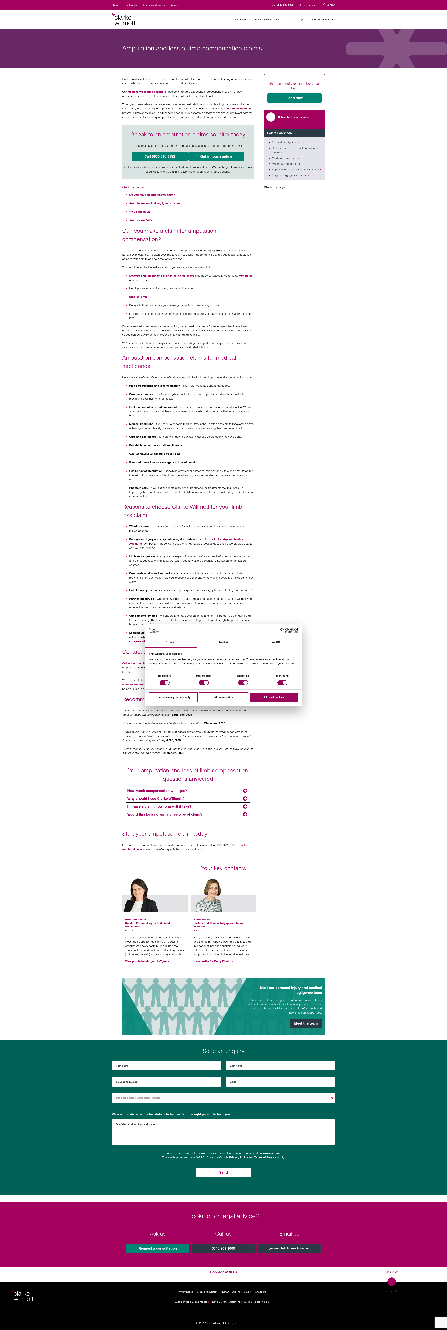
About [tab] (276, 641)
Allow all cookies (273, 697)
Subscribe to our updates (293, 117)
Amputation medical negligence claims (154, 203)
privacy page (271, 1153)
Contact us (131, 5)
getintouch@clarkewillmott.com (289, 1248)
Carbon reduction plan (256, 1301)
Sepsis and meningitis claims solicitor (296, 169)
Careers (175, 5)
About (115, 5)
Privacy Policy (238, 1157)
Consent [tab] (171, 642)
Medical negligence (285, 142)
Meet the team (306, 1023)
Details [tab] (223, 641)
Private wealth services (268, 19)
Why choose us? (140, 211)
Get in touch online (216, 156)
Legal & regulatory (207, 1291)
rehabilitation (238, 108)
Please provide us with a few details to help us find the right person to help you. (171, 1114)
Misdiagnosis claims (286, 158)
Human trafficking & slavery (236, 1291)
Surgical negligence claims (290, 175)
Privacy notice (185, 1291)
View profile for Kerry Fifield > (213, 961)
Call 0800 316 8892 (159, 156)
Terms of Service (265, 1157)
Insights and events (154, 5)
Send (223, 1172)
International (242, 19)
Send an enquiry (308, 4)
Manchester (130, 684)
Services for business (323, 19)
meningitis (245, 275)
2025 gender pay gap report (191, 1301)
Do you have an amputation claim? (152, 194)
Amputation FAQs (141, 220)
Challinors (260, 1291)
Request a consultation (157, 1248)
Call (283, 4)
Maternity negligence (286, 163)
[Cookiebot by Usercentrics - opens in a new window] (283, 630)
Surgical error (138, 296)
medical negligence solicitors (146, 91)
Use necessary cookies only (173, 697)
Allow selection (223, 697)
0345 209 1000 (223, 1248)
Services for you (296, 19)
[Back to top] (391, 1281)
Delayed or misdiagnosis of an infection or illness (161, 275)
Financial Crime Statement (225, 1301)
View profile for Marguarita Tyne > (147, 961)
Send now (294, 98)
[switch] (204, 682)
